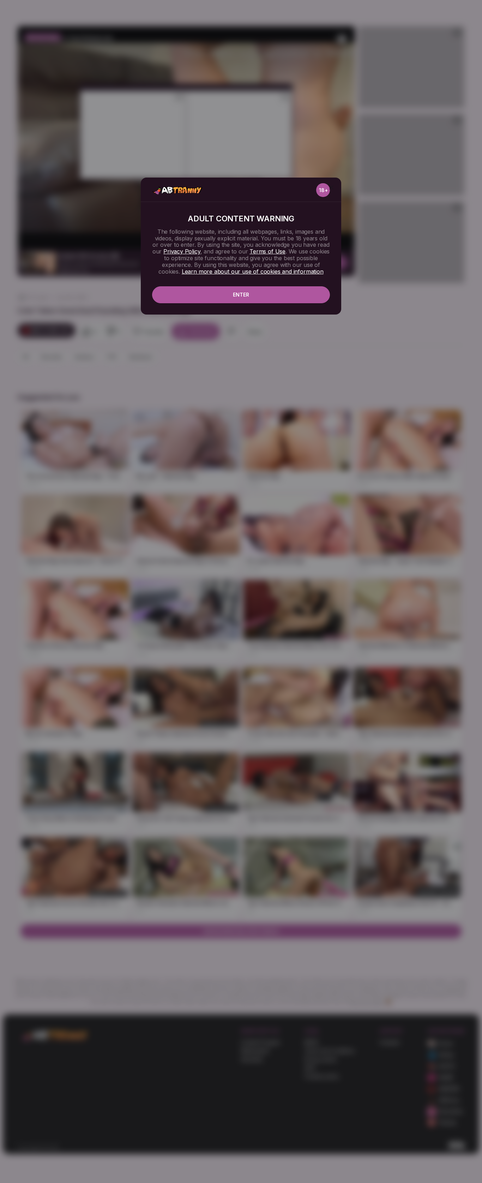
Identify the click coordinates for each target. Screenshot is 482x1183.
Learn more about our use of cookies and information (253, 271)
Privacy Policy (181, 251)
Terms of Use (267, 251)
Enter (241, 295)
